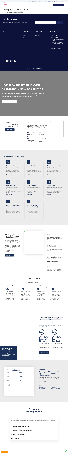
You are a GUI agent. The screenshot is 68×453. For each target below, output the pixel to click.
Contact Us (37, 5)
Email (8, 376)
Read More (8, 174)
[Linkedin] (11, 61)
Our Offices (45, 5)
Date (8, 380)
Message (8, 384)
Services (19, 5)
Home (14, 5)
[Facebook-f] (7, 61)
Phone (20, 372)
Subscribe (60, 22)
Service (20, 376)
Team (32, 5)
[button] (44, 352)
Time (20, 380)
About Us (27, 5)
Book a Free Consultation (9, 101)
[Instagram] (15, 61)
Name (8, 372)
